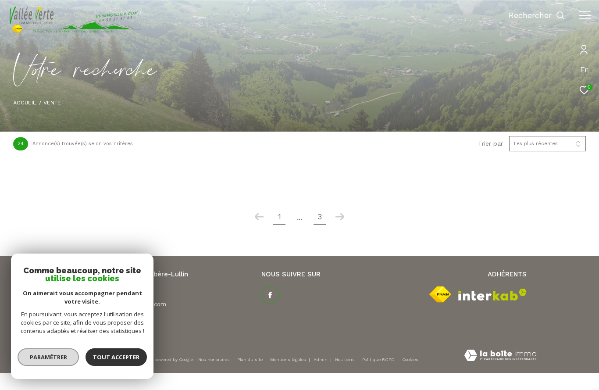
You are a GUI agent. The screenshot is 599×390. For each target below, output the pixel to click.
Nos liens (345, 359)
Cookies (410, 359)
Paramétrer (48, 357)
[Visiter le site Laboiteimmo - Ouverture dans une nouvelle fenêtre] (500, 356)
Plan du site (250, 359)
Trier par (490, 143)
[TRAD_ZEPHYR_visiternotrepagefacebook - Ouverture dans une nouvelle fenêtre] (270, 295)
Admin (321, 359)
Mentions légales (288, 359)
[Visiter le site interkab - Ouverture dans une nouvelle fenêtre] (492, 295)
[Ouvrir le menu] (585, 15)
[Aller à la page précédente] (259, 217)
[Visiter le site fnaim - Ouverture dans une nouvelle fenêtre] (440, 294)
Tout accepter (116, 357)
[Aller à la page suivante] (340, 217)
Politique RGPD (378, 359)
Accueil (24, 102)
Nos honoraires (214, 359)
